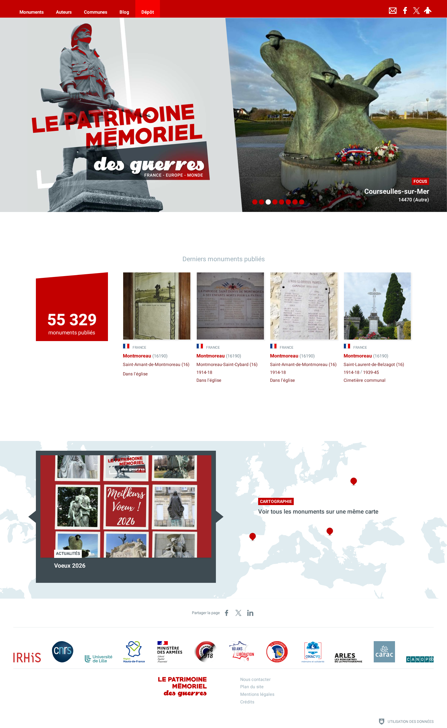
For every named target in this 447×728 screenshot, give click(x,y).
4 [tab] (273, 202)
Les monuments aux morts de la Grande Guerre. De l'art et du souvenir (121, 570)
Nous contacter (255, 679)
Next (220, 517)
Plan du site (252, 687)
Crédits (247, 702)
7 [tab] (293, 202)
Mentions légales (257, 694)
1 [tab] (253, 202)
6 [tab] (287, 202)
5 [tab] (280, 202)
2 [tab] (260, 202)
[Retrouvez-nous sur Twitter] (417, 9)
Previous (32, 517)
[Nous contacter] (393, 9)
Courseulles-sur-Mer (396, 191)
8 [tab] (300, 202)
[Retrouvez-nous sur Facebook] (405, 9)
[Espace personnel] (428, 9)
